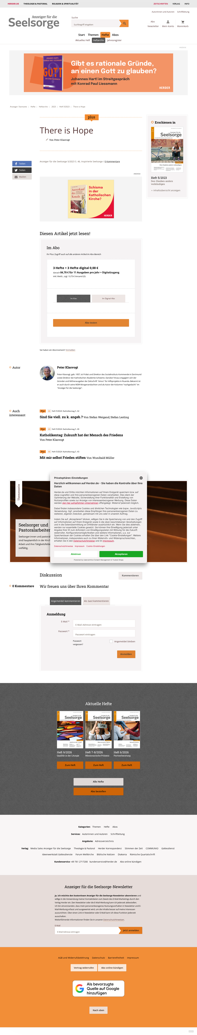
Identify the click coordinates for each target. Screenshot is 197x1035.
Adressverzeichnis (104, 841)
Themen (93, 35)
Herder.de (13, 3)
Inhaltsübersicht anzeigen (166, 190)
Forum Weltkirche (85, 854)
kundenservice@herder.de (103, 861)
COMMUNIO (152, 848)
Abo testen (91, 322)
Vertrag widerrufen (84, 967)
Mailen (22, 176)
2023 (54, 106)
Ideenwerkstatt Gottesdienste (57, 854)
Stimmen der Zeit (134, 848)
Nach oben (98, 1010)
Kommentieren (130, 575)
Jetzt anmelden (131, 930)
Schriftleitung (183, 11)
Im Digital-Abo (108, 298)
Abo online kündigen (130, 861)
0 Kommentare (112, 161)
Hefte (105, 35)
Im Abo (73, 298)
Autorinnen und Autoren (163, 11)
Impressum (133, 957)
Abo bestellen (98, 791)
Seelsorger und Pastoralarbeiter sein (39, 527)
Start (81, 35)
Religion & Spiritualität (65, 3)
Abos (115, 35)
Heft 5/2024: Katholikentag (63, 411)
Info (187, 3)
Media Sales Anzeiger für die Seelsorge (50, 848)
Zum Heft (70, 765)
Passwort (63, 631)
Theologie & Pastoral (35, 3)
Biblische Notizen (106, 854)
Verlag (176, 3)
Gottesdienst (168, 848)
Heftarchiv (98, 40)
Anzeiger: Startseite (18, 106)
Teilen (22, 163)
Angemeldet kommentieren (65, 601)
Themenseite (18, 492)
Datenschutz (98, 957)
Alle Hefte (98, 781)
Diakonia (122, 854)
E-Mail (65, 621)
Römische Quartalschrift (142, 854)
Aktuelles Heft (82, 40)
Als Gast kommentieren (96, 601)
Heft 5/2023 (64, 106)
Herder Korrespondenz (110, 848)
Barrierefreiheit (116, 957)
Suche (75, 17)
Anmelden (70, 350)
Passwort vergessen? (78, 643)
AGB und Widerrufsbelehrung (73, 957)
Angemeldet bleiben (124, 641)
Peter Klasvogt (62, 139)
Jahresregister (114, 40)
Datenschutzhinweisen (113, 919)
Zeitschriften (161, 3)
